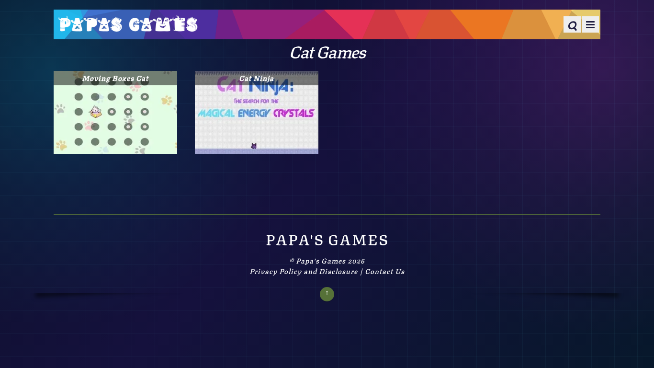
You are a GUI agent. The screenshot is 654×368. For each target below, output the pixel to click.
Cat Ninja (256, 77)
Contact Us (385, 270)
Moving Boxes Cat (115, 77)
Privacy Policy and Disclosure (303, 270)
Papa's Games (321, 260)
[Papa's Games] (128, 25)
